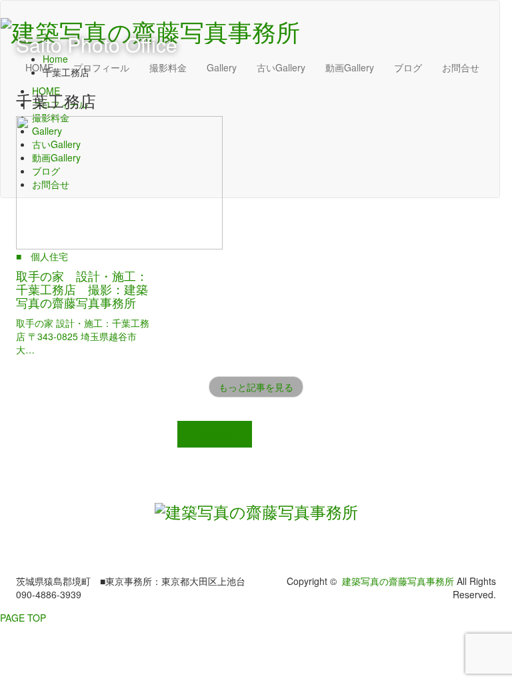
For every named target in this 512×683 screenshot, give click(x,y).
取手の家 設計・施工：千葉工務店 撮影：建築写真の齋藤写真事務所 (82, 289)
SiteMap (214, 434)
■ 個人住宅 (42, 256)
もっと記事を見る (256, 387)
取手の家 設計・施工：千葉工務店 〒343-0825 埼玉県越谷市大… (82, 336)
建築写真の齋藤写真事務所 (398, 581)
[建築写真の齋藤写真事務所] (256, 509)
